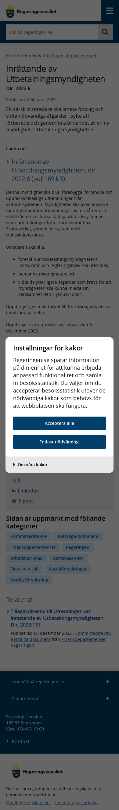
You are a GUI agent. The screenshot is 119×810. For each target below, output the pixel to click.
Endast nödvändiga (59, 442)
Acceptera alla (59, 423)
